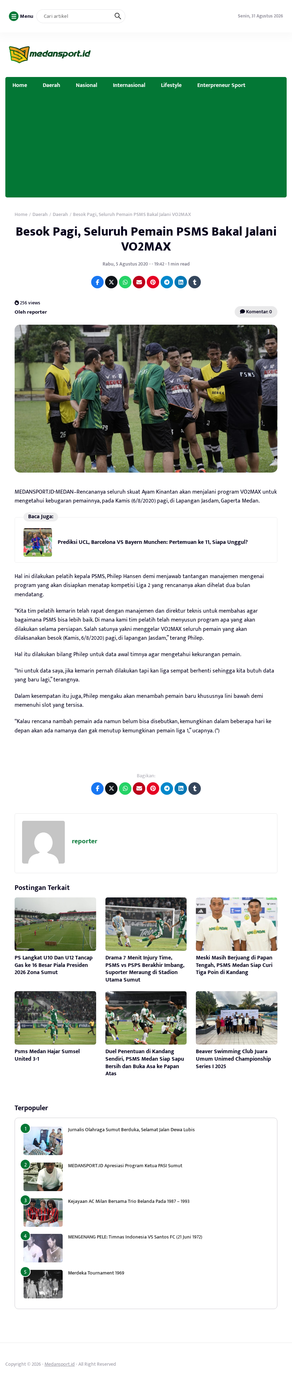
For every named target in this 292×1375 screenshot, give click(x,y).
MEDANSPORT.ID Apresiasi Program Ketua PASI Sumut (125, 1166)
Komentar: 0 (258, 312)
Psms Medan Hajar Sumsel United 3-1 (47, 1055)
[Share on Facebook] (97, 282)
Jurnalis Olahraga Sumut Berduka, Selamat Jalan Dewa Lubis (131, 1130)
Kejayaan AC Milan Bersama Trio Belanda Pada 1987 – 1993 (128, 1201)
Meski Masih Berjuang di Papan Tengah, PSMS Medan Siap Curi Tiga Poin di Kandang (234, 965)
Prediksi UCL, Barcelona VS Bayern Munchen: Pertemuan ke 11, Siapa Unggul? (153, 542)
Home (19, 85)
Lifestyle (171, 85)
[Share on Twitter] (111, 282)
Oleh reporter (31, 312)
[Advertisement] (146, 147)
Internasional (129, 85)
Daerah (51, 85)
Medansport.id (60, 1364)
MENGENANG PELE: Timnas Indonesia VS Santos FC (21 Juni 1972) (135, 1237)
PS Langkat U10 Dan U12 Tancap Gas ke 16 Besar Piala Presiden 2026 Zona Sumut (54, 965)
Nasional (86, 85)
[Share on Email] (139, 282)
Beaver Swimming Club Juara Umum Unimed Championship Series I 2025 (233, 1059)
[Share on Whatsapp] (125, 282)
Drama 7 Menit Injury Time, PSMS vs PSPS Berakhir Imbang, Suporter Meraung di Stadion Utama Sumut (144, 969)
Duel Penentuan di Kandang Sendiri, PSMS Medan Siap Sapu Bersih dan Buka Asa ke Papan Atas (144, 1062)
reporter (84, 841)
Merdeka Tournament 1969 (96, 1273)
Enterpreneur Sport (221, 85)
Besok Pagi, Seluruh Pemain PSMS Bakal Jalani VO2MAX (146, 239)
